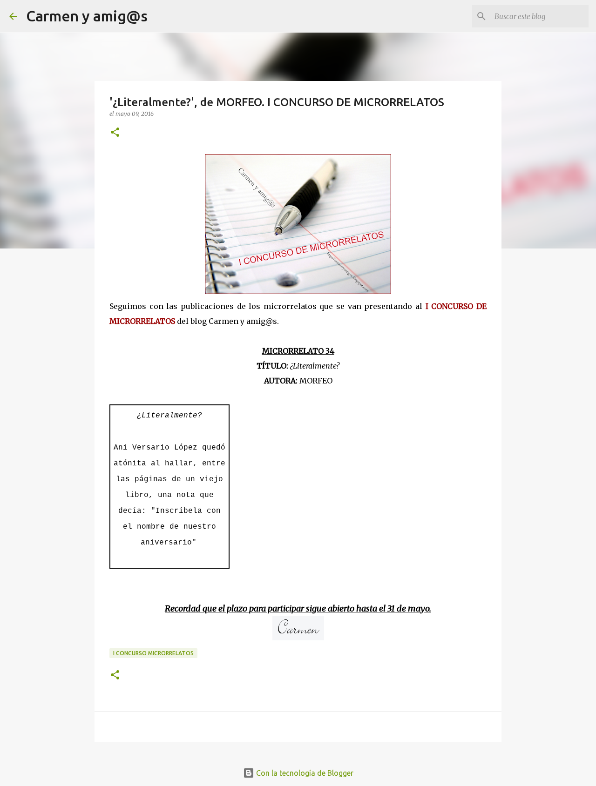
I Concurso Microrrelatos (153, 653)
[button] (115, 133)
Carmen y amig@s (87, 15)
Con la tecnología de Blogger (303, 773)
